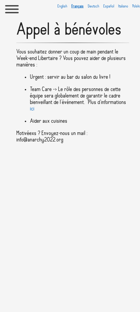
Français (77, 6)
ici (32, 109)
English (62, 6)
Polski (136, 6)
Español (108, 6)
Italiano (123, 6)
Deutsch (93, 6)
